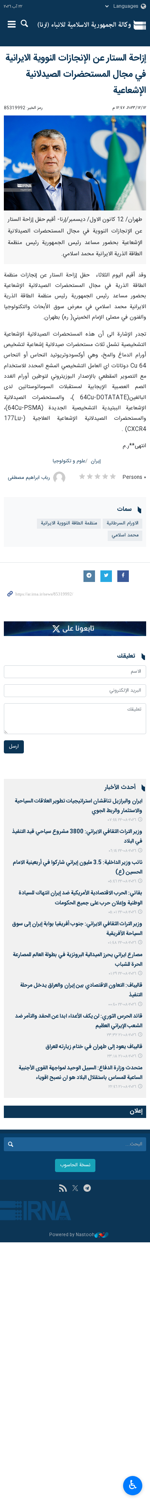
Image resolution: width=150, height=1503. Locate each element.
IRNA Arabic (84, 25)
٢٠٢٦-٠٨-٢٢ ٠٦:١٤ (122, 851)
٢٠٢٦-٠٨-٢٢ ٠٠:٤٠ (122, 1004)
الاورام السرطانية (122, 523)
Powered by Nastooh (72, 1235)
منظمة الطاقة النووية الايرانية (69, 523)
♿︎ (132, 1485)
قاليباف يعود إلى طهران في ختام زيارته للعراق (93, 1047)
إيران (96, 461)
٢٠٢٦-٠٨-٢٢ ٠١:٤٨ (122, 943)
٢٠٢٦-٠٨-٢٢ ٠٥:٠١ (122, 912)
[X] (75, 1189)
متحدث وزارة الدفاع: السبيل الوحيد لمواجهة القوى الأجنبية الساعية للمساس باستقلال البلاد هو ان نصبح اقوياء (80, 1073)
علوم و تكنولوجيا (69, 461)
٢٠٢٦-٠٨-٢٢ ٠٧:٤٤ (122, 820)
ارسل (14, 747)
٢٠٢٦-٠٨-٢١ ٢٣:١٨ (121, 1056)
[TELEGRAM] (87, 1189)
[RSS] (63, 1189)
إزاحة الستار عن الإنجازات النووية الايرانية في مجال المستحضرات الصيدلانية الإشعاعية (75, 74)
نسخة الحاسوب (75, 1165)
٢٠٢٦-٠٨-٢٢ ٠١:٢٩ (122, 973)
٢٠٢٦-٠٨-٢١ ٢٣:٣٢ (121, 1035)
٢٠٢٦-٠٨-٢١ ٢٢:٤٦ (122, 1087)
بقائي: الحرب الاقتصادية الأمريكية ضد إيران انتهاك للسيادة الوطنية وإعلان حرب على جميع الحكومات (80, 898)
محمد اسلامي (125, 535)
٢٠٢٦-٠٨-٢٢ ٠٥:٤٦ (122, 881)
